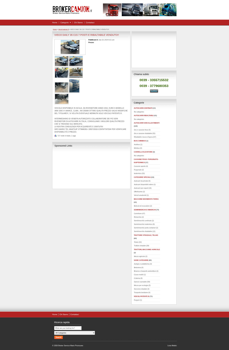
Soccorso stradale (140, 289)
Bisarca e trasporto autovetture (145, 271)
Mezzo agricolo (139, 256)
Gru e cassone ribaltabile (143, 133)
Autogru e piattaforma (141, 264)
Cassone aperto (140, 166)
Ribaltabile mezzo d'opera (143, 137)
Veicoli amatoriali (140, 195)
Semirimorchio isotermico (143, 224)
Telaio (136, 242)
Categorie (64, 22)
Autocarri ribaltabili (144, 115)
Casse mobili (138, 275)
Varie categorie (141, 260)
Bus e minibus (140, 141)
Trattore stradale (140, 246)
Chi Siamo (78, 22)
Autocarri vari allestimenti (146, 123)
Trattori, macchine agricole (147, 249)
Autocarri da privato (141, 181)
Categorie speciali (142, 177)
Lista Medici (172, 346)
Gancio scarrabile (140, 282)
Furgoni (137, 300)
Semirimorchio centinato (142, 221)
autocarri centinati (143, 108)
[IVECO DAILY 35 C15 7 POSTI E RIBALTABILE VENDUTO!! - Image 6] (74, 92)
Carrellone (138, 213)
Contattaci (90, 22)
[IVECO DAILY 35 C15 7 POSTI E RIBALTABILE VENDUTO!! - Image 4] (76, 77)
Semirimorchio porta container (145, 228)
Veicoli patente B (63, 29)
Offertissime (138, 192)
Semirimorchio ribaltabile (143, 231)
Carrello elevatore (143, 152)
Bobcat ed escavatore (142, 206)
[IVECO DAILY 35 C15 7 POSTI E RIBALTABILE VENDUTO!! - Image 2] (76, 66)
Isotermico (137, 173)
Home (54, 22)
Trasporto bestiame (141, 292)
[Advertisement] (76, 168)
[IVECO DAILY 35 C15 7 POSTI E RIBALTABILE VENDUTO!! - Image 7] (61, 104)
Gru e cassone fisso (141, 130)
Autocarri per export (141, 188)
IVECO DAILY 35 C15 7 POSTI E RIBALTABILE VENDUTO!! (86, 35)
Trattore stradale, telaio (146, 235)
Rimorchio (137, 217)
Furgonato (137, 170)
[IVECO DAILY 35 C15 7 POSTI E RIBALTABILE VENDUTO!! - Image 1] (61, 66)
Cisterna (137, 278)
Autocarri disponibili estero (143, 184)
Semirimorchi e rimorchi (145, 210)
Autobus (137, 144)
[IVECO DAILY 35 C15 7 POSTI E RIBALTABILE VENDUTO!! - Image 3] (61, 77)
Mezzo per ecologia (141, 285)
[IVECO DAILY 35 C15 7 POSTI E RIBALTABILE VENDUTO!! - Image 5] (61, 92)
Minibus (137, 148)
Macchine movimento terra (146, 199)
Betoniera (137, 267)
